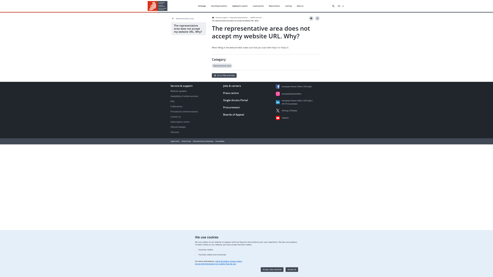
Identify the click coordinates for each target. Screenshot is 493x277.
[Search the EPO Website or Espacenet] (333, 6)
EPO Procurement (289, 104)
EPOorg (285, 110)
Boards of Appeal (233, 114)
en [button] (339, 6)
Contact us (175, 116)
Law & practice (258, 6)
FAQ (172, 101)
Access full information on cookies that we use (215, 264)
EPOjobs (293, 110)
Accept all (292, 269)
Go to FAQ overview (226, 75)
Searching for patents (219, 6)
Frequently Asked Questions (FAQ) (239, 17)
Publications (176, 106)
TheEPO (285, 118)
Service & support (222, 17)
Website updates (178, 91)
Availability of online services (184, 96)
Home (213, 17)
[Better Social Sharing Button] (317, 18)
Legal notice (174, 141)
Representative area (185, 18)
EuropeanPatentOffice (291, 94)
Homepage (202, 6)
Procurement (231, 107)
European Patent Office (292, 86)
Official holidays (178, 127)
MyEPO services (256, 17)
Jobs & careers (232, 86)
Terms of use (186, 141)
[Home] (158, 6)
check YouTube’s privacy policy (228, 261)
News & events (274, 6)
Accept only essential (272, 269)
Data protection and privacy (203, 141)
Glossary (174, 132)
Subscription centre (180, 121)
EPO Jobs (308, 86)
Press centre (231, 93)
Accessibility (219, 141)
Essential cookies (206, 249)
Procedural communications (184, 111)
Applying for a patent (240, 6)
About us (300, 6)
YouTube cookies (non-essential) (212, 254)
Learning (288, 6)
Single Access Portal (235, 100)
